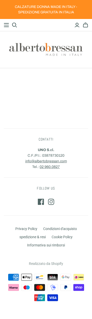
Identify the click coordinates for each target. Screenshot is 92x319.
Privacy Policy (26, 229)
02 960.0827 (50, 167)
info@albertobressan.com (46, 161)
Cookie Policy (62, 237)
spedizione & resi (32, 237)
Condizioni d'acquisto (60, 229)
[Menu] (6, 25)
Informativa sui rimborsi (46, 245)
